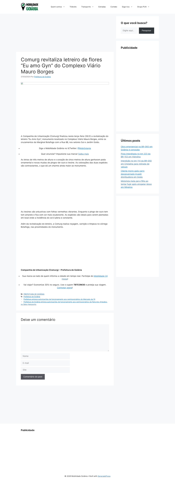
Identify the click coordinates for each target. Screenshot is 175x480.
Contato (113, 7)
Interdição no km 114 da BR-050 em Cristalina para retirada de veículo (136, 164)
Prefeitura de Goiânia (32, 297)
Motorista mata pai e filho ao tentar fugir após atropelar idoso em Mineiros (136, 184)
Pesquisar (146, 30)
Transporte (86, 7)
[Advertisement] (65, 32)
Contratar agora (64, 288)
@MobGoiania (84, 148)
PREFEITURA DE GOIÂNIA (34, 294)
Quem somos (56, 7)
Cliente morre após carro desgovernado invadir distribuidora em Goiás (132, 174)
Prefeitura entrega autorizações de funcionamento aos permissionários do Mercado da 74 (59, 299)
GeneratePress (104, 476)
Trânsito (73, 7)
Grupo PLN (141, 7)
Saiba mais (83, 154)
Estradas (102, 7)
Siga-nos (126, 7)
